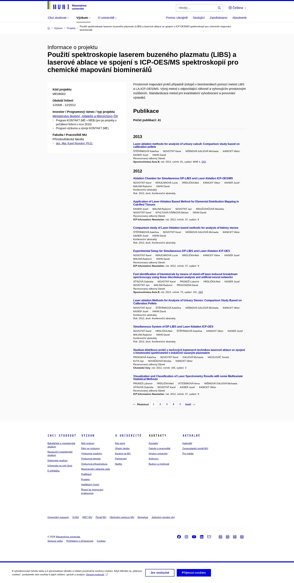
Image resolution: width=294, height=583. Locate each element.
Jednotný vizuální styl (163, 517)
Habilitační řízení (90, 484)
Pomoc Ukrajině (177, 17)
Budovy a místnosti (159, 464)
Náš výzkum (87, 443)
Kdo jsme (120, 443)
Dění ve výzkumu (90, 448)
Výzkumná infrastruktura (94, 464)
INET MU (87, 517)
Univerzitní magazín (58, 517)
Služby (118, 464)
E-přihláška (53, 470)
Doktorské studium (57, 460)
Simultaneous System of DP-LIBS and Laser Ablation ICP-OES (173, 326)
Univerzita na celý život (59, 465)
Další (188, 404)
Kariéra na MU (123, 453)
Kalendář (187, 443)
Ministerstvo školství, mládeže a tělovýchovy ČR (85, 116)
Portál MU (101, 517)
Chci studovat (61, 435)
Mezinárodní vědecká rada (95, 469)
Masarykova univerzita (68, 536)
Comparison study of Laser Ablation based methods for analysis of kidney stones (185, 227)
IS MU (75, 517)
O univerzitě (128, 435)
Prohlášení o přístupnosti (79, 541)
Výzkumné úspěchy (91, 453)
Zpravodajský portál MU (195, 448)
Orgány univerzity (158, 453)
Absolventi (239, 17)
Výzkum (87, 435)
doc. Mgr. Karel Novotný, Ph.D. (74, 143)
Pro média (187, 453)
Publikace (86, 474)
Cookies (101, 541)
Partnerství (121, 458)
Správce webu (55, 541)
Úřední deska (122, 448)
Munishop (143, 517)
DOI (204, 161)
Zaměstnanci (218, 17)
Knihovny (154, 458)
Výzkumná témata (91, 458)
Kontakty (153, 443)
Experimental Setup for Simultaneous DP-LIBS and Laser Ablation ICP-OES (181, 250)
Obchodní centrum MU (122, 517)
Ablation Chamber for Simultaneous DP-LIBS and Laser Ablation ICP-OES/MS (183, 178)
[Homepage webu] (66, 5)
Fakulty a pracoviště (159, 448)
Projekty (85, 479)
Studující (199, 17)
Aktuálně (191, 435)
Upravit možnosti (95, 574)
